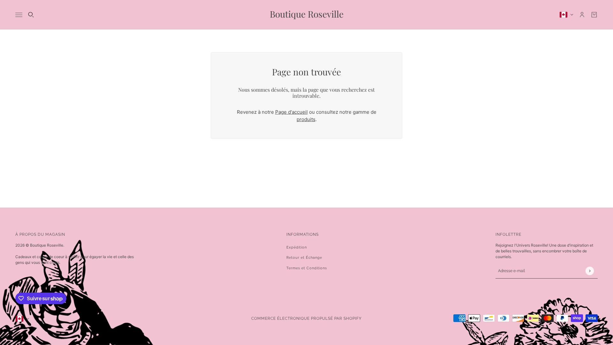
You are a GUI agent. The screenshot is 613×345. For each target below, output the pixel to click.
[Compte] (582, 14)
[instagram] (26, 284)
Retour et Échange (304, 258)
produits (306, 119)
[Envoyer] (589, 270)
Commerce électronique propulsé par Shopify (306, 318)
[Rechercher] (30, 14)
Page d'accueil (291, 112)
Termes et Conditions (306, 268)
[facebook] (17, 284)
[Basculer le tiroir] (18, 15)
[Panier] (594, 14)
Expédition (296, 247)
